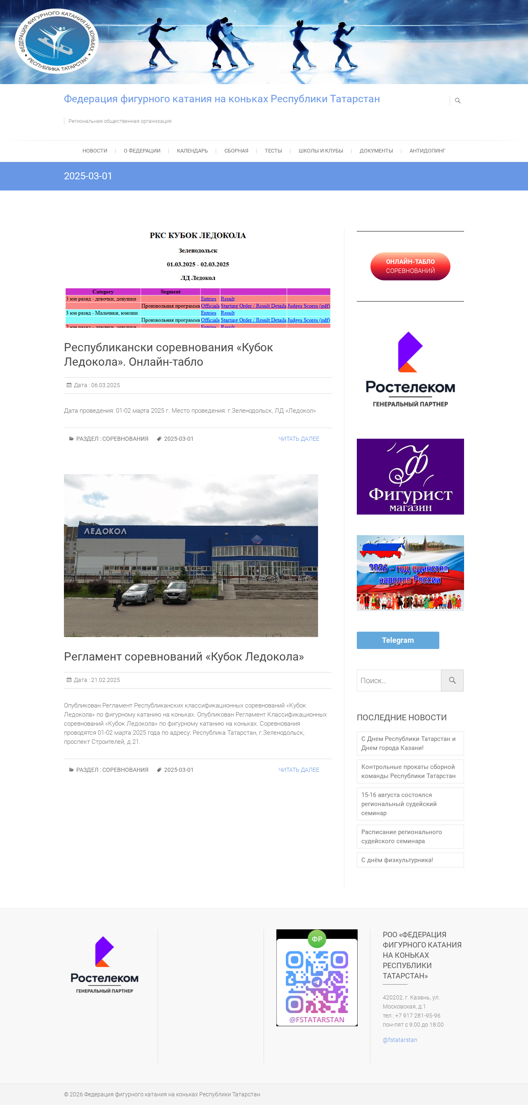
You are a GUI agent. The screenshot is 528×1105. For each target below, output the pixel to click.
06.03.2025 (105, 385)
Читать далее (298, 438)
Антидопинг (428, 151)
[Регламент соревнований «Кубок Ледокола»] (198, 555)
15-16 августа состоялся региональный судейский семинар (399, 804)
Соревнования (125, 438)
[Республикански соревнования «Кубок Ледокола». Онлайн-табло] (198, 278)
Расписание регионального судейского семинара (401, 836)
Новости (94, 151)
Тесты (273, 151)
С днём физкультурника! (397, 860)
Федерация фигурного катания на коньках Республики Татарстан (222, 99)
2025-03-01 (179, 438)
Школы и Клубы (321, 151)
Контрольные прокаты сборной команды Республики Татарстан (408, 771)
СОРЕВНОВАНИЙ (410, 266)
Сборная (236, 151)
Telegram (398, 640)
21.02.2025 (105, 680)
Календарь (192, 151)
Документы (376, 151)
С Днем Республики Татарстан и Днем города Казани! (408, 743)
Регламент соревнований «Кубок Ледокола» (184, 656)
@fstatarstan (400, 1040)
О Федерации (142, 151)
